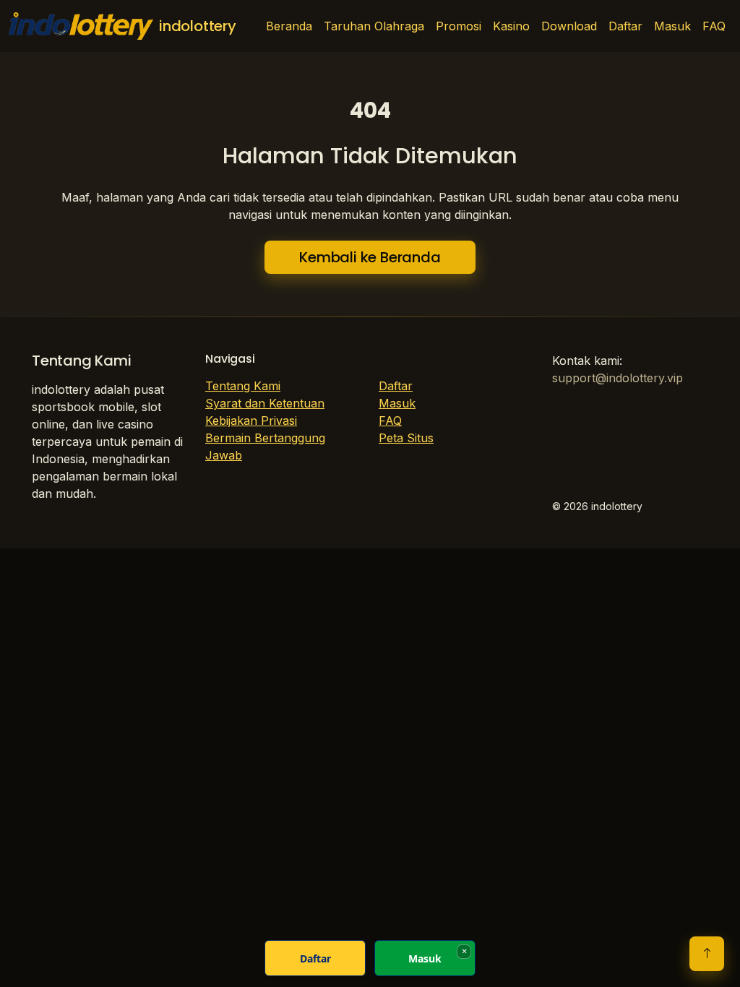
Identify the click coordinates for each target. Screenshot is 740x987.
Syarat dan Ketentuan (264, 403)
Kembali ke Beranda (369, 257)
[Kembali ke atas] (706, 953)
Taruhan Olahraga (374, 26)
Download (569, 26)
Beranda (289, 26)
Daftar (625, 26)
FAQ (714, 26)
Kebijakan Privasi (251, 420)
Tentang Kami (242, 386)
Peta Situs (406, 438)
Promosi (458, 26)
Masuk (672, 26)
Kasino (511, 26)
